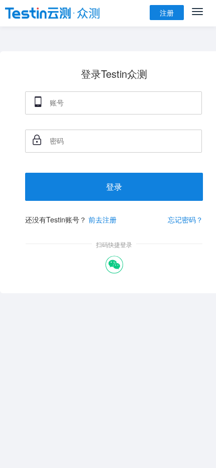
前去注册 (102, 219)
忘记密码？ (185, 219)
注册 (167, 13)
